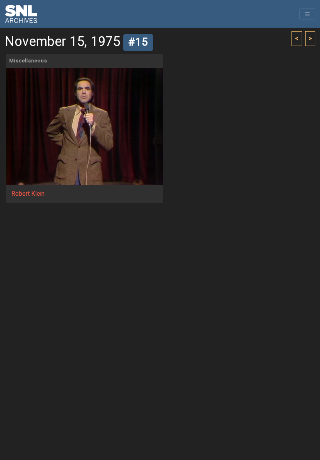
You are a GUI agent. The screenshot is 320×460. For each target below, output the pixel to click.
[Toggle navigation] (307, 14)
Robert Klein (27, 193)
